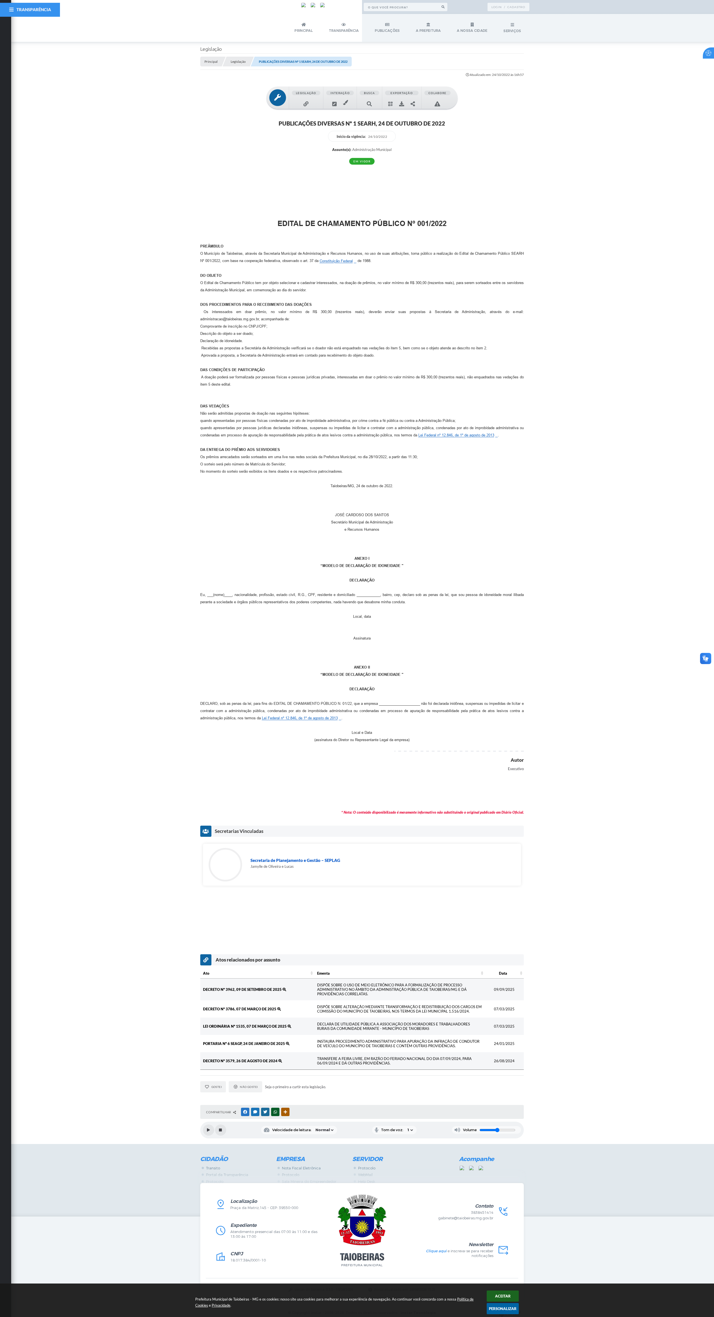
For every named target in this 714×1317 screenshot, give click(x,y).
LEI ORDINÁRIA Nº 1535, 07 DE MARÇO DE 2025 (245, 1026)
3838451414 (482, 1212)
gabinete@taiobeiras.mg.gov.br (465, 1218)
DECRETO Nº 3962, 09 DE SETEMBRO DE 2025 (243, 989)
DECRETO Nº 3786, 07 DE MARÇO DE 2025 (240, 1009)
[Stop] (220, 1130)
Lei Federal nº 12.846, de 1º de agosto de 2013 (456, 435)
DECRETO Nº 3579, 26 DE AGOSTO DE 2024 (240, 1061)
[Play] (208, 1130)
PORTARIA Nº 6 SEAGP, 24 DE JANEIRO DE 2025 (244, 1043)
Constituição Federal (336, 261)
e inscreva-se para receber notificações (459, 1253)
